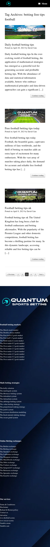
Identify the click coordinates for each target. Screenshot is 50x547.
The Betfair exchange (8, 446)
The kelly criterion (7, 388)
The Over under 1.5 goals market (12, 346)
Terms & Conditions (7, 504)
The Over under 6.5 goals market (12, 359)
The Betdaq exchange (8, 449)
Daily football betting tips (19, 44)
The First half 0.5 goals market (11, 335)
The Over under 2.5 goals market (12, 348)
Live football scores (7, 518)
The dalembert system (8, 396)
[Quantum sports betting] (8, 3)
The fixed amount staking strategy (13, 415)
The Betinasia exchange (9, 470)
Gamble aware (5, 523)
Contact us (4, 512)
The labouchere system (8, 399)
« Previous (10, 274)
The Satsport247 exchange (10, 467)
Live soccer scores (7, 520)
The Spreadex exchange (9, 473)
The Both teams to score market (12, 340)
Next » (41, 274)
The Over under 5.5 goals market (12, 356)
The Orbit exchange (7, 462)
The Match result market (9, 330)
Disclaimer (4, 507)
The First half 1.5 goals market (11, 338)
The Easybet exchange (8, 475)
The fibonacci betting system (11, 393)
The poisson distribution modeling (13, 412)
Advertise (3, 515)
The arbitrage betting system (10, 401)
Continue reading (38, 96)
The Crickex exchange (8, 465)
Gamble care (4, 526)
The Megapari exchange (9, 457)
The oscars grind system (9, 417)
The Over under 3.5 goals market (12, 351)
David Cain (32, 48)
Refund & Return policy (9, 510)
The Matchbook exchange (10, 459)
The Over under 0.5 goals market (12, 343)
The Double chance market (10, 332)
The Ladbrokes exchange (9, 454)
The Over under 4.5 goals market (12, 354)
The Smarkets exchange (9, 451)
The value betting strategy (10, 404)
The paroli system (6, 409)
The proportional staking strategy (12, 407)
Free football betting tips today (22, 128)
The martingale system (8, 390)
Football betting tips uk (18, 208)
